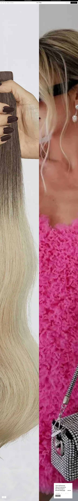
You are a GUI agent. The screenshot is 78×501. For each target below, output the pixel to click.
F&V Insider (8, 2)
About (5, 2)
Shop (3, 2)
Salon (1, 2)
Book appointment (74, 2)
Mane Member (12, 2)
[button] (69, 2)
